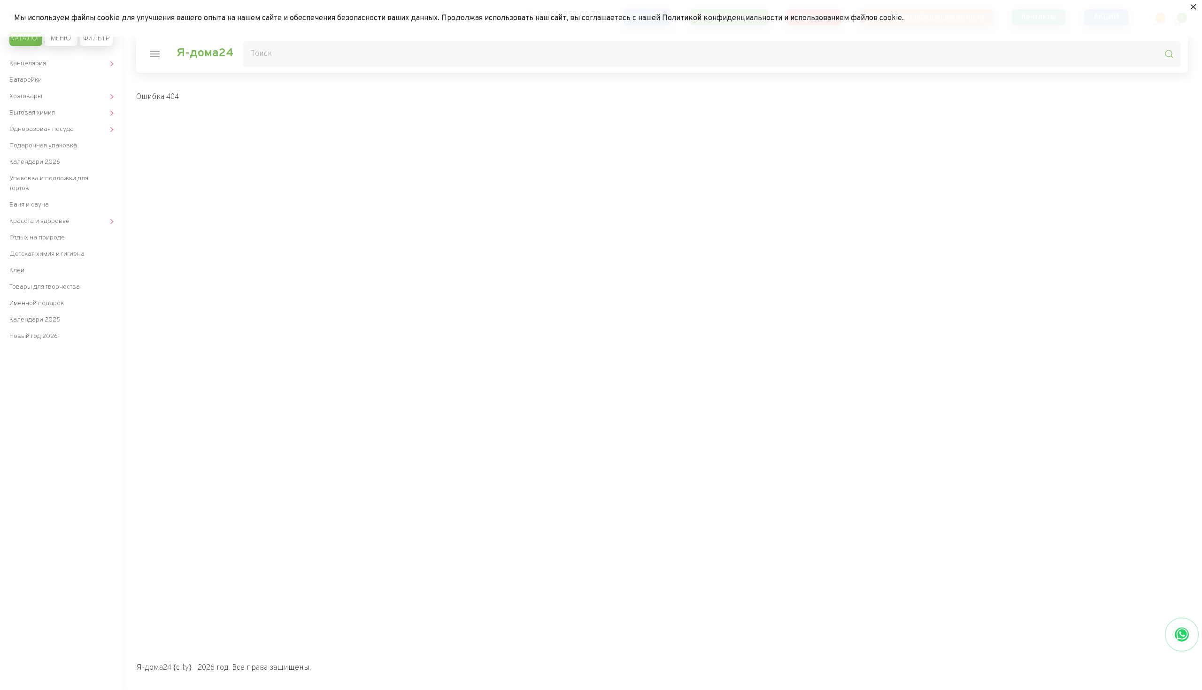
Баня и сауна (29, 205)
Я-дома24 (204, 53)
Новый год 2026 (33, 336)
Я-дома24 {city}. (164, 668)
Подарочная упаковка (43, 146)
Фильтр (96, 38)
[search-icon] (1169, 54)
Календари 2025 (35, 320)
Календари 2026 (34, 162)
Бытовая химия (32, 113)
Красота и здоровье (39, 221)
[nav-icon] (155, 54)
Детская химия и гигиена (47, 254)
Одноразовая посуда (41, 129)
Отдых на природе (37, 238)
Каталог (25, 38)
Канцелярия (27, 64)
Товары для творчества (44, 287)
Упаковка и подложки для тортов (48, 183)
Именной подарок (36, 303)
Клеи (16, 271)
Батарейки (25, 80)
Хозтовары (25, 96)
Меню (61, 38)
